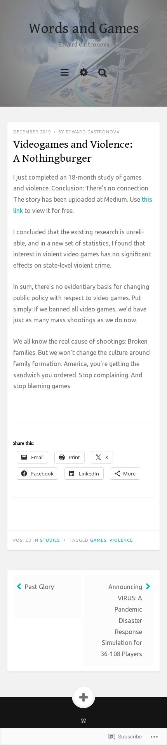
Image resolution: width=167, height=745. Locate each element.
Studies (50, 540)
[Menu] (65, 72)
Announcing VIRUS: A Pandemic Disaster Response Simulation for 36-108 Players (121, 620)
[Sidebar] (84, 72)
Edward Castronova (93, 132)
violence (121, 540)
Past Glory (39, 586)
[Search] (102, 72)
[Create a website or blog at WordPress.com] (83, 721)
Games (98, 540)
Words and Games (83, 28)
